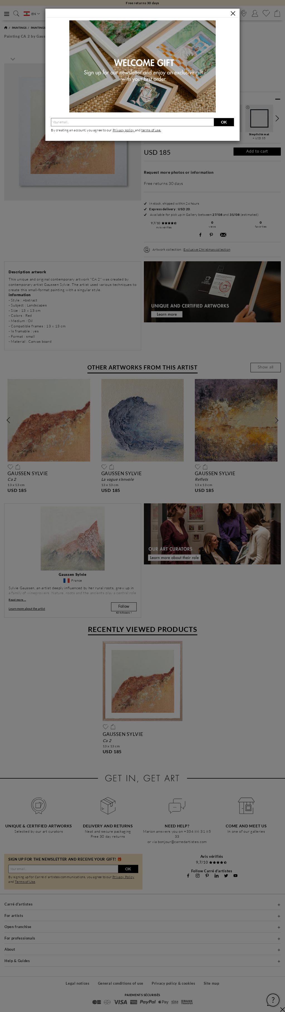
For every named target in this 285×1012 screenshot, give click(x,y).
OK (224, 122)
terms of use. (151, 130)
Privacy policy (124, 130)
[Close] (232, 13)
